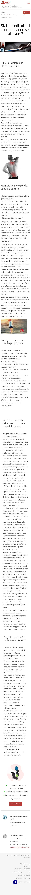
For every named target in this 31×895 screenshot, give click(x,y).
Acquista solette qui (15, 804)
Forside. (9, 15)
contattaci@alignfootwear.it (20, 847)
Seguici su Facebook (23, 882)
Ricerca (26, 12)
